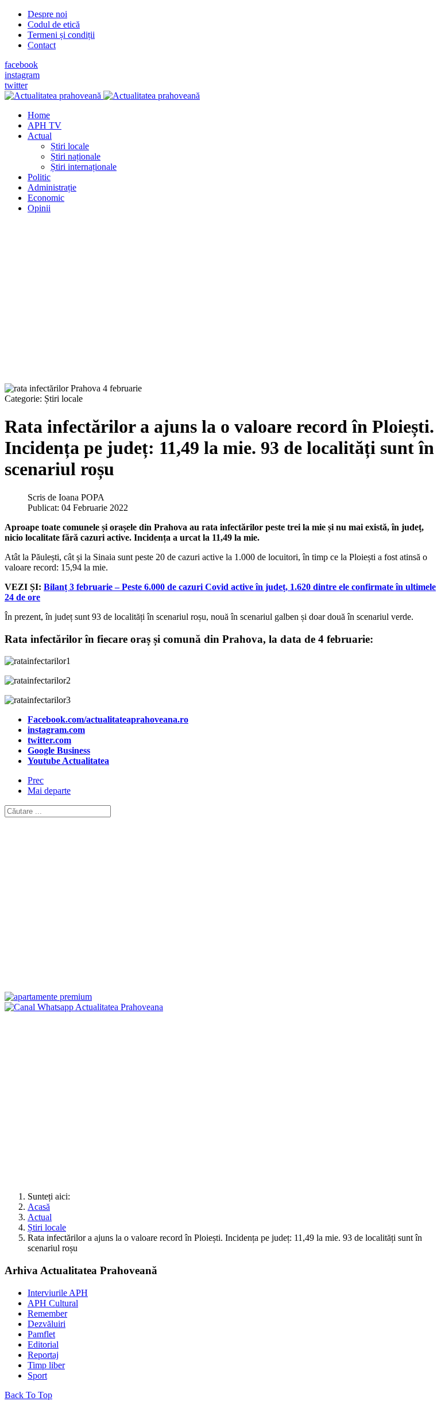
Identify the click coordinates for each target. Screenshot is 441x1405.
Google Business (59, 750)
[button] (40, 136)
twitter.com (49, 740)
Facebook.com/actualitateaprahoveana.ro (108, 719)
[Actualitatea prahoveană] (102, 95)
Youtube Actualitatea (68, 761)
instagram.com (56, 730)
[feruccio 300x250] (48, 997)
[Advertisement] (220, 303)
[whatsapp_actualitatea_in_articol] (84, 1007)
